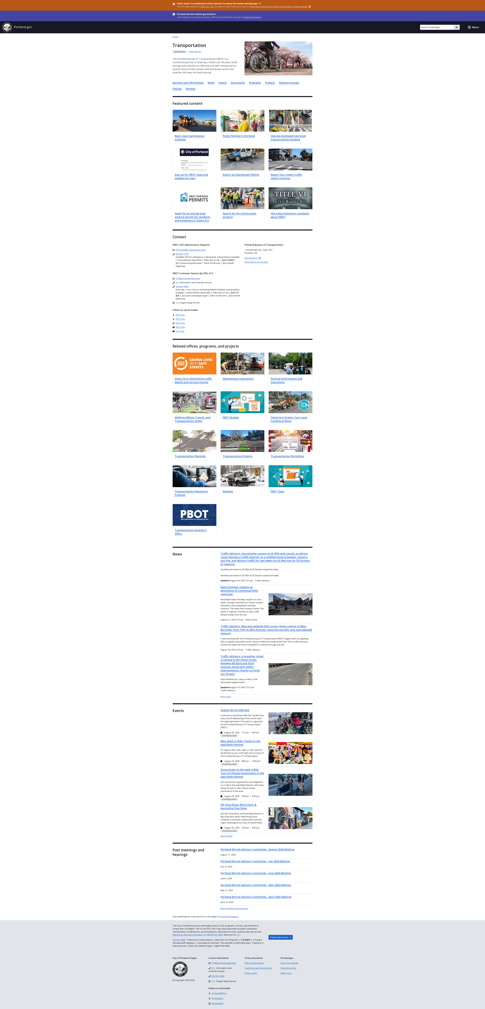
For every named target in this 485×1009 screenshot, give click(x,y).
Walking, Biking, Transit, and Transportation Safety (192, 419)
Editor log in (286, 973)
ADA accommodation (254, 963)
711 (238, 934)
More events (227, 836)
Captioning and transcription (258, 968)
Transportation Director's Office (191, 531)
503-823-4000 (216, 934)
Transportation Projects (237, 456)
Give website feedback (227, 916)
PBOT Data (277, 491)
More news (226, 696)
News (211, 82)
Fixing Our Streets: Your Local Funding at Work (289, 419)
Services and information (188, 82)
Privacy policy (251, 973)
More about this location (256, 262)
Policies (177, 88)
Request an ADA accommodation (188, 934)
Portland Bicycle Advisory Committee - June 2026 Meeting (256, 873)
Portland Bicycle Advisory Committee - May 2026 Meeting (256, 885)
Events (223, 82)
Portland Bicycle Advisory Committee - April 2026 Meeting (256, 897)
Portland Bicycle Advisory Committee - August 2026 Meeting (257, 849)
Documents (238, 82)
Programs (255, 82)
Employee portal (288, 968)
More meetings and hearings (234, 908)
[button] (473, 27)
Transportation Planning (190, 456)
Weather (228, 491)
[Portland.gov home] (17, 27)
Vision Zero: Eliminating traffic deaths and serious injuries (193, 380)
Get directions (251, 258)
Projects (270, 82)
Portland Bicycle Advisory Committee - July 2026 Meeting (255, 861)
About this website (289, 963)
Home (175, 36)
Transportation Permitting (287, 456)
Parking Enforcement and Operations (286, 380)
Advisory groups (289, 82)
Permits (190, 88)
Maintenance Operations (238, 378)
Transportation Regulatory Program (191, 493)
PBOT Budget (231, 417)
